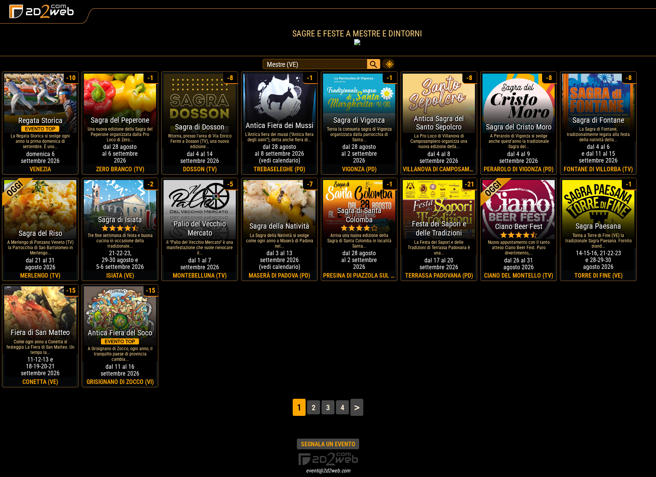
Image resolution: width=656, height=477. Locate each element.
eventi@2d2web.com (328, 471)
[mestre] (388, 62)
